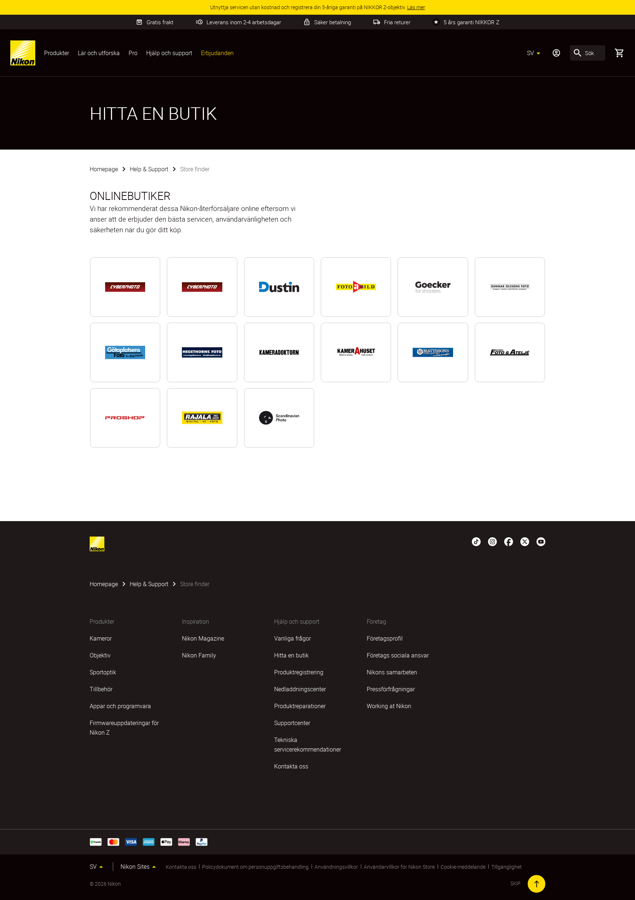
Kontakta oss (181, 866)
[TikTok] (476, 541)
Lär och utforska (99, 53)
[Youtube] (541, 541)
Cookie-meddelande (463, 866)
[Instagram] (492, 541)
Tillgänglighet (506, 866)
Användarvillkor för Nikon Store (399, 866)
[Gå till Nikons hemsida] (22, 52)
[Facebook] (508, 541)
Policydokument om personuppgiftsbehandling (255, 866)
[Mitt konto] (556, 53)
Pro (133, 53)
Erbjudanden (217, 53)
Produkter (56, 53)
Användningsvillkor (336, 866)
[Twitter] (524, 541)
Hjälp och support (169, 53)
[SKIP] (536, 884)
